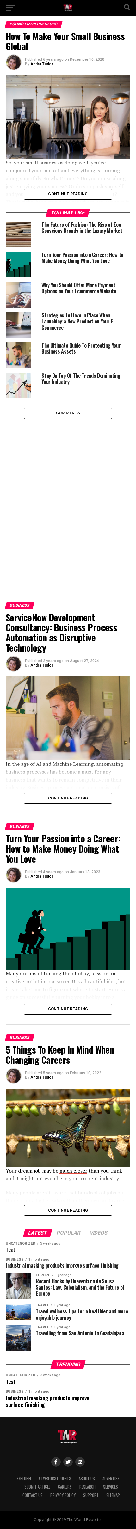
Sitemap (113, 1495)
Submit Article (37, 1487)
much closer (73, 1170)
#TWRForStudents (55, 1479)
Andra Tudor (41, 64)
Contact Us (32, 1495)
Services (110, 1487)
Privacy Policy (63, 1495)
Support (91, 1495)
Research (87, 1487)
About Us (87, 1479)
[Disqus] (68, 498)
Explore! (24, 1479)
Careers (65, 1487)
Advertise (110, 1479)
